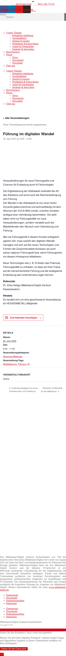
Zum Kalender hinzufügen (23, 317)
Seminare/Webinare (12, 356)
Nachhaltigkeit (19, 38)
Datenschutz (12, 595)
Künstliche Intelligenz (22, 35)
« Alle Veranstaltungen (16, 118)
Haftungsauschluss (15, 600)
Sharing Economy (21, 41)
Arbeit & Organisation (23, 46)
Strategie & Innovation (23, 49)
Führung (22, 364)
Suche (3, 14)
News (15, 57)
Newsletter (17, 63)
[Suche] (65, 17)
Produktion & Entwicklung (25, 43)
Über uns (10, 65)
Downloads (17, 60)
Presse (9, 54)
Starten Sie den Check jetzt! (13, 649)
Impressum (11, 603)
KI (28, 364)
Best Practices (13, 52)
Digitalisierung (10, 364)
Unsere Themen (14, 32)
